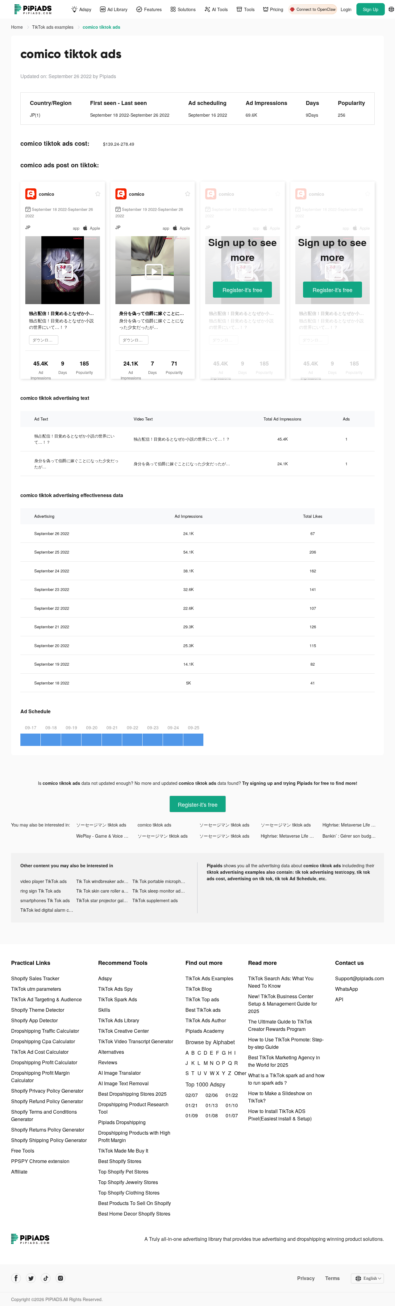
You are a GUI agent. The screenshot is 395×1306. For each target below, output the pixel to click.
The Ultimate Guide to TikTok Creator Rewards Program (280, 1025)
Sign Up (370, 9)
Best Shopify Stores (119, 1161)
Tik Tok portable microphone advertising (160, 881)
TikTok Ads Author (205, 1020)
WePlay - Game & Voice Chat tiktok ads (107, 836)
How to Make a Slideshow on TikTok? (280, 1097)
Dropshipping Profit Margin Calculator (40, 1076)
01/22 (232, 1095)
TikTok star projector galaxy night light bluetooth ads (104, 900)
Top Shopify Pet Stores (123, 1171)
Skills (104, 1009)
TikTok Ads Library (118, 1020)
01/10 (232, 1105)
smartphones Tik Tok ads (45, 900)
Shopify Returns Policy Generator (47, 1129)
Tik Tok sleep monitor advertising (160, 891)
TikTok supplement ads (155, 900)
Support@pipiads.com (359, 978)
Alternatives (111, 1051)
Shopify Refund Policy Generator (47, 1101)
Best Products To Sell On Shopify (134, 1203)
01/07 (232, 1115)
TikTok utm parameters (36, 988)
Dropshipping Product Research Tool (133, 1108)
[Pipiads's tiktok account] (46, 1278)
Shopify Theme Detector (37, 1009)
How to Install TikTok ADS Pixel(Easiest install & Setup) (280, 1114)
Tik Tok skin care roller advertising (104, 891)
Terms (332, 1278)
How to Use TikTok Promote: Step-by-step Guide (286, 1043)
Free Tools (22, 1150)
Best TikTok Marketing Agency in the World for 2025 (284, 1061)
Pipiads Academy (204, 1030)
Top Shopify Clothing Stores (129, 1192)
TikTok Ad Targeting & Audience (46, 999)
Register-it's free (242, 290)
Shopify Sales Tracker (35, 978)
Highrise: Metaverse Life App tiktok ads (353, 825)
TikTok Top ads (202, 999)
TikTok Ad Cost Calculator (40, 1051)
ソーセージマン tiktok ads (101, 825)
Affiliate (19, 1171)
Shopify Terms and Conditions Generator (44, 1115)
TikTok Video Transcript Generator (135, 1041)
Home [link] (17, 27)
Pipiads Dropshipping (122, 1122)
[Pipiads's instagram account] (60, 1278)
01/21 (191, 1105)
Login (346, 9)
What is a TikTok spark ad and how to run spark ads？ (286, 1079)
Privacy (306, 1278)
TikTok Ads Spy (115, 988)
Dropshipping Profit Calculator (44, 1062)
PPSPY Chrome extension (40, 1161)
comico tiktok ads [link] (101, 27)
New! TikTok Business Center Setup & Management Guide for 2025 (282, 1004)
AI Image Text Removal (123, 1083)
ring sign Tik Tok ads (40, 891)
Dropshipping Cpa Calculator (43, 1041)
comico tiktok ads (154, 825)
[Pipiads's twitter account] (31, 1278)
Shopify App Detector (34, 1020)
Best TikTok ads (203, 1009)
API (339, 999)
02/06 (212, 1095)
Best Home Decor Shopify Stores (134, 1213)
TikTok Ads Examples (209, 978)
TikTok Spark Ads (117, 999)
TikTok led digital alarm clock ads (48, 910)
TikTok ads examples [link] (53, 27)
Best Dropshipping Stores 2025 (132, 1093)
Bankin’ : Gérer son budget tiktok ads (353, 836)
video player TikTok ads (43, 881)
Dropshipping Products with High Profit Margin (134, 1136)
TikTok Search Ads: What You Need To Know (281, 982)
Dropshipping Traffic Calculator (45, 1030)
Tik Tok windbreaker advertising (104, 881)
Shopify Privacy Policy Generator (47, 1090)
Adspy (105, 978)
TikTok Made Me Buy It (123, 1150)
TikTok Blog (198, 988)
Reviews (107, 1062)
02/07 (191, 1095)
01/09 (191, 1115)
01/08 (212, 1115)
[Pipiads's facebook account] (16, 1278)
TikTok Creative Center (123, 1030)
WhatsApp (346, 988)
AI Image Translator (119, 1072)
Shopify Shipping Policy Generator (49, 1140)
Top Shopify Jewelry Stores (128, 1182)
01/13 (212, 1105)
